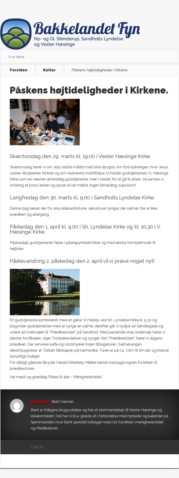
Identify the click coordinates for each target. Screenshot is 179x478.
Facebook (60, 447)
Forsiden (18, 70)
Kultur (49, 70)
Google (51, 447)
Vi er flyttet (16, 57)
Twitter (68, 447)
